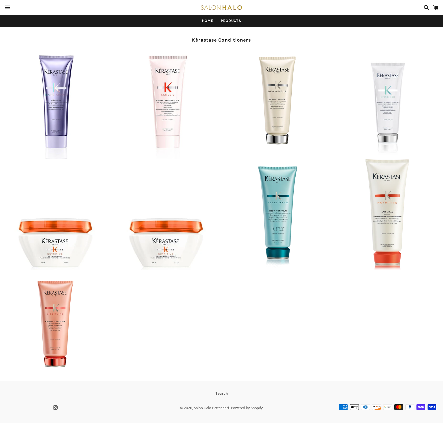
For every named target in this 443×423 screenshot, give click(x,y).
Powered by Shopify (247, 407)
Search (221, 393)
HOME (207, 20)
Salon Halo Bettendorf (211, 407)
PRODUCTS (231, 20)
